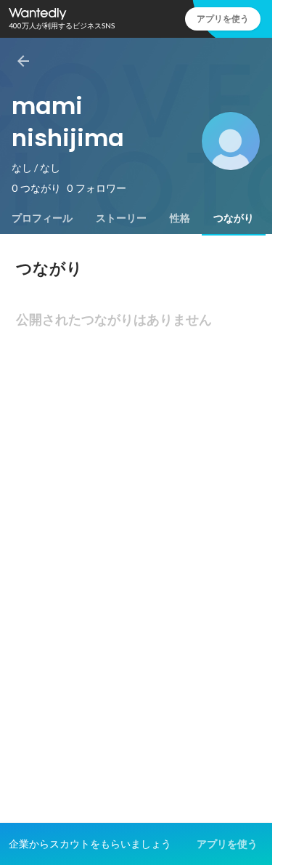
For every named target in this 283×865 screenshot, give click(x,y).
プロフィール (42, 218)
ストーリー (121, 218)
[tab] (42, 218)
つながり (233, 218)
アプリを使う (223, 18)
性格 (180, 218)
